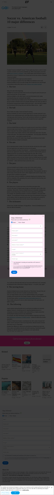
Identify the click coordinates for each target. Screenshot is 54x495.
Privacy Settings (5, 492)
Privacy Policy (27, 267)
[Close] (51, 487)
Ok (15, 492)
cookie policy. (25, 490)
